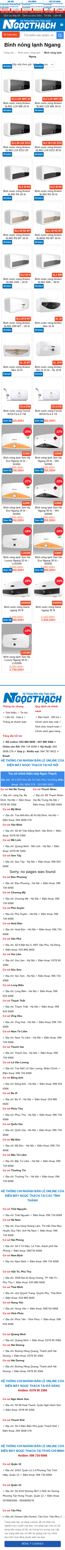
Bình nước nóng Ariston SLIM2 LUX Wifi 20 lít (16, 105)
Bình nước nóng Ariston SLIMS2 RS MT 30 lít (48, 237)
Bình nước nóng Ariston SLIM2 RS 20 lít (16, 193)
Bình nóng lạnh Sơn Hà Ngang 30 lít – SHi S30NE (48, 510)
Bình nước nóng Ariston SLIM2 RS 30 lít (48, 193)
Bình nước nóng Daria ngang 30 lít (48, 609)
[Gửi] (60, 35)
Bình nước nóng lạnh (29, 52)
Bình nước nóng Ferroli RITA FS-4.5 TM (16, 413)
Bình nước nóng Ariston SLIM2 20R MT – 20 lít (16, 325)
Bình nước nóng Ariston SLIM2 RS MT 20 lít (16, 237)
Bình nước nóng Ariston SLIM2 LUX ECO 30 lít (48, 149)
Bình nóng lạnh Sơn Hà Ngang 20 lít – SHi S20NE (48, 460)
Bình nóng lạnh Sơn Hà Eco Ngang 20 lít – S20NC (16, 510)
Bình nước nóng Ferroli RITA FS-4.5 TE (48, 413)
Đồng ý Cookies (33, 1544)
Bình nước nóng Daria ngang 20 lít (16, 609)
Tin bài (47, 15)
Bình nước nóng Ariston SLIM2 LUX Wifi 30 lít (48, 105)
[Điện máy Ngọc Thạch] (29, 25)
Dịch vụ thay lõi (12, 15)
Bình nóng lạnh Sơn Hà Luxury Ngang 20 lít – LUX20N (16, 560)
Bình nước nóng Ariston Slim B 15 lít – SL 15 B (48, 369)
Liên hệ (57, 15)
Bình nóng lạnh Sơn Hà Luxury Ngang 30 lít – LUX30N (16, 660)
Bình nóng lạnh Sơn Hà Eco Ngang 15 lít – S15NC (16, 460)
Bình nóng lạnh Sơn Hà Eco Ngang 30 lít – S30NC (48, 560)
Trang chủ (8, 52)
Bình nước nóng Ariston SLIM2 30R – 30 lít (48, 281)
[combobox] (39, 35)
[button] (62, 25)
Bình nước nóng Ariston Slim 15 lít (48, 325)
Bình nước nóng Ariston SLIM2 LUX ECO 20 (16, 149)
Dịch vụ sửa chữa (32, 15)
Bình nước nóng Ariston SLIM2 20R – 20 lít (16, 281)
